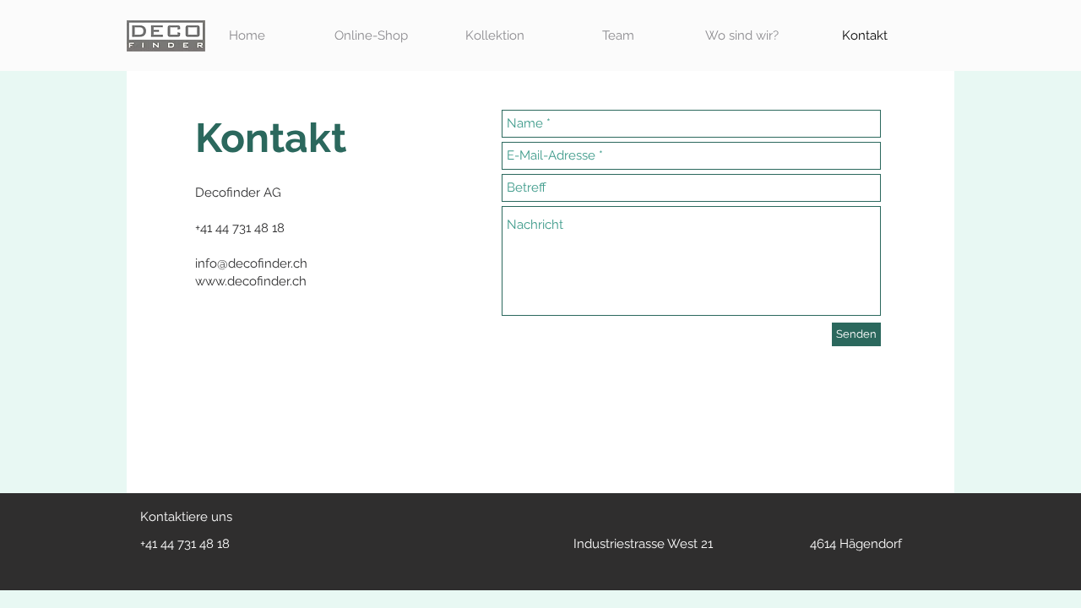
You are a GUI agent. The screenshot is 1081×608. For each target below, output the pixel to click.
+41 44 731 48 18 (185, 543)
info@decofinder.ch (251, 263)
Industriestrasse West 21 (643, 543)
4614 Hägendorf (856, 543)
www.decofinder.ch (251, 281)
